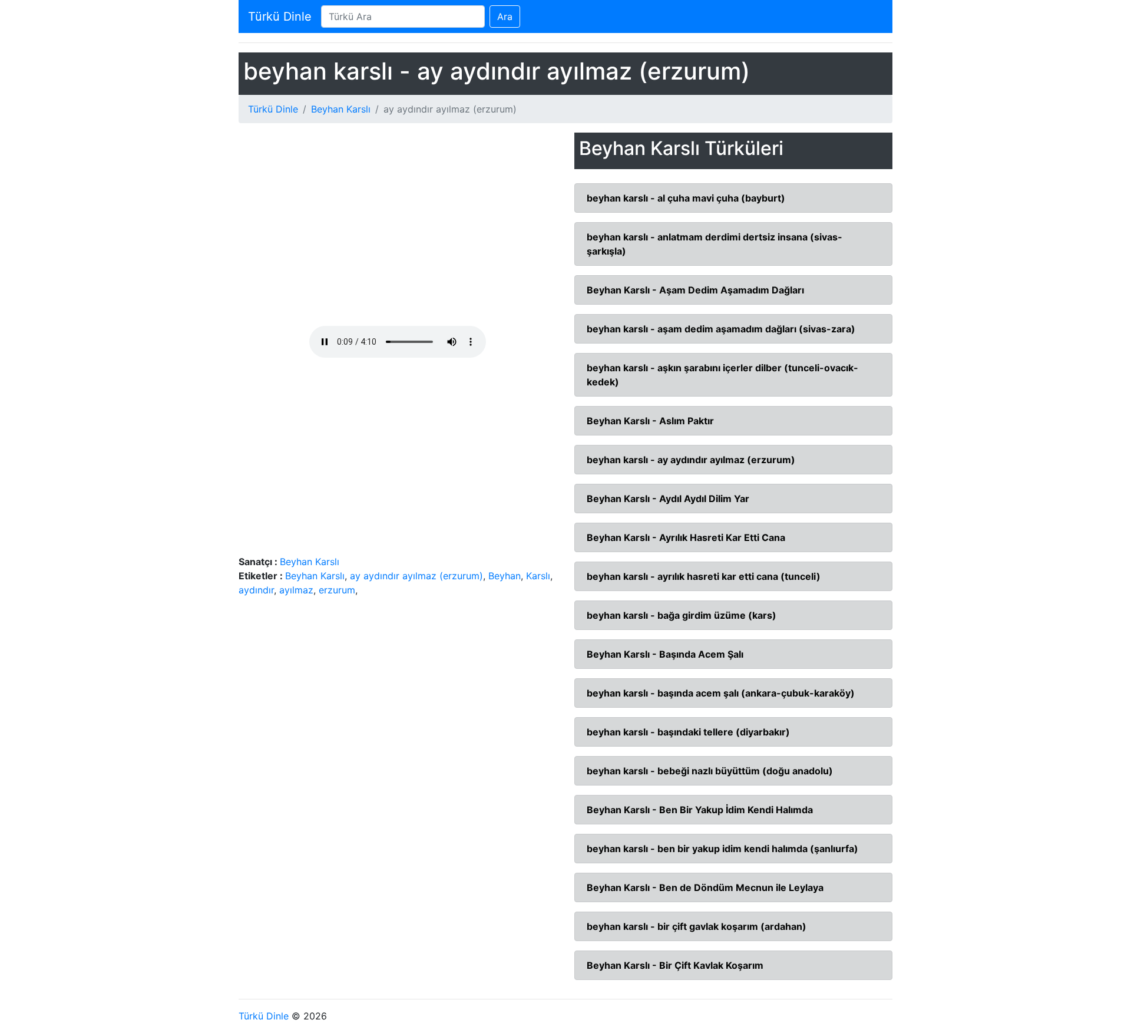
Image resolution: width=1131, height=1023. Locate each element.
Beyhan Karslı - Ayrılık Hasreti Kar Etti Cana (686, 537)
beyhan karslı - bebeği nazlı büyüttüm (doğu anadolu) (710, 771)
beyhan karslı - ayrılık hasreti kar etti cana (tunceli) (704, 576)
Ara (504, 16)
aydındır (256, 590)
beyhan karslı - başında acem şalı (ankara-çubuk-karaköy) (721, 693)
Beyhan (504, 576)
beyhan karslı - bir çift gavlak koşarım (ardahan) (696, 926)
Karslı (538, 576)
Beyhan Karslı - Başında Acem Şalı (665, 654)
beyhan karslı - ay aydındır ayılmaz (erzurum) (691, 460)
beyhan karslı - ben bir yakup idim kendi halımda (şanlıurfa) (722, 848)
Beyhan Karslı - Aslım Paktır (650, 421)
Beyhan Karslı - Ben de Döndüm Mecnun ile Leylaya (705, 887)
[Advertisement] (398, 229)
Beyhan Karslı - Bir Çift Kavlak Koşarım (675, 965)
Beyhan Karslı (341, 109)
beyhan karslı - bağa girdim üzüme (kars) (681, 615)
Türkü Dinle (280, 16)
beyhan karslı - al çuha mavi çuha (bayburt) (686, 198)
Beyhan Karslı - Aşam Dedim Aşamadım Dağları (695, 290)
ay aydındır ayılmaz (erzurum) (416, 576)
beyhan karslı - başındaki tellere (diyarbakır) (688, 732)
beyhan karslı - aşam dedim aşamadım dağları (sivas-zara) (721, 329)
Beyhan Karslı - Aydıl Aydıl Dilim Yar (668, 498)
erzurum (337, 590)
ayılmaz (296, 590)
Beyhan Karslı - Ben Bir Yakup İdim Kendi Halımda (700, 810)
